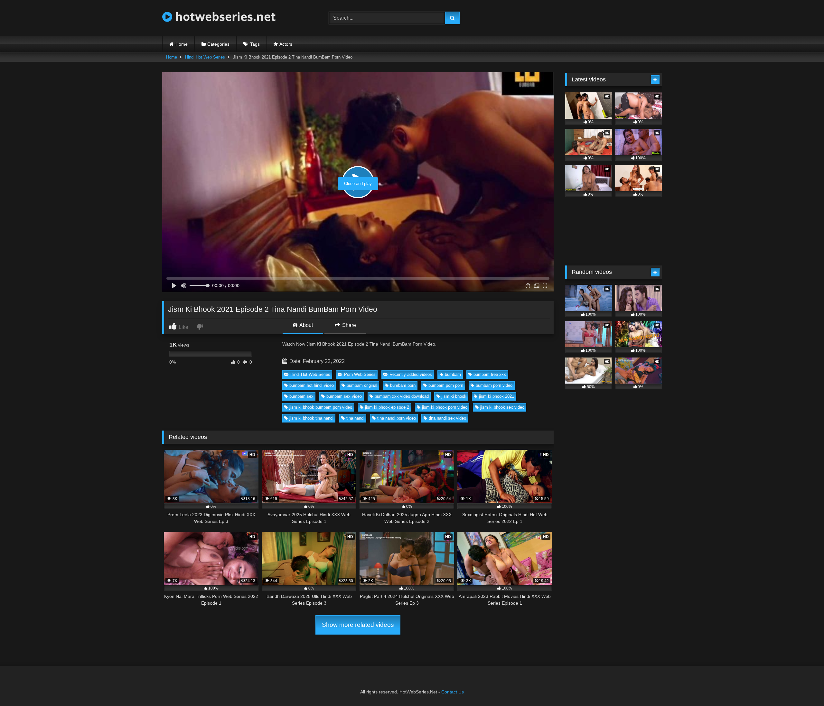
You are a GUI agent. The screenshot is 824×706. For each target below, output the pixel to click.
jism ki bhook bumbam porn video (320, 407)
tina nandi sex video (447, 418)
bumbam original (362, 385)
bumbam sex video (344, 396)
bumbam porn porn (445, 385)
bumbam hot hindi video (311, 385)
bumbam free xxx (489, 374)
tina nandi (355, 418)
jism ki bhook (454, 396)
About (305, 325)
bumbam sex (301, 396)
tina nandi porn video (396, 418)
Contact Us (452, 691)
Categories (218, 44)
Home (181, 44)
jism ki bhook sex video (502, 407)
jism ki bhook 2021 (496, 396)
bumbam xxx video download (402, 396)
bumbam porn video (494, 385)
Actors (285, 44)
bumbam (453, 374)
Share (348, 325)
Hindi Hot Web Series (205, 57)
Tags (255, 44)
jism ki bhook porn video (444, 407)
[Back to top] (804, 687)
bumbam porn (403, 385)
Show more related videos (358, 624)
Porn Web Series (360, 374)
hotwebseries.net (224, 16)
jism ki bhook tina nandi (311, 418)
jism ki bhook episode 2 (387, 407)
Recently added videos (410, 374)
